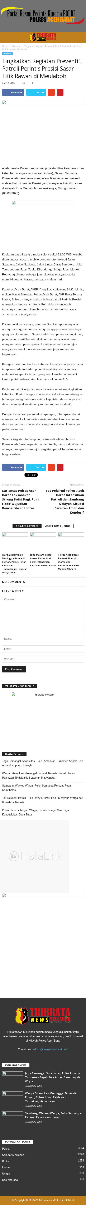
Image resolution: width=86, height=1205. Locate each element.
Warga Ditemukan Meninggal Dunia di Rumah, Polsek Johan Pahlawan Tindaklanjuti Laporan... (50, 1097)
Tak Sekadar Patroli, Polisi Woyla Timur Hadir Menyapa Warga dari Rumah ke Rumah (42, 800)
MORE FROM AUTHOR (57, 526)
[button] (79, 37)
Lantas (6, 1167)
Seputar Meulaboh (13, 1154)
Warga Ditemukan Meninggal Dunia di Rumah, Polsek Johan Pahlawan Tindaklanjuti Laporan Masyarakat (38, 775)
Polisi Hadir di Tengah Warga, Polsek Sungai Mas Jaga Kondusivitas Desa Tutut (35, 812)
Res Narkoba (10, 1179)
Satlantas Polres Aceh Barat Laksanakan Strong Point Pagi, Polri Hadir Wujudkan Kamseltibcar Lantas (20, 499)
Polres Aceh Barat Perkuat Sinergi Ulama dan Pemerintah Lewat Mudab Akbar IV (68, 561)
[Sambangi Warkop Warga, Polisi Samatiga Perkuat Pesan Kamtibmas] (12, 1119)
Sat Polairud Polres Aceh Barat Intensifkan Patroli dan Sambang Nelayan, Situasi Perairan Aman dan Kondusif (65, 501)
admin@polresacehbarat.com (50, 1049)
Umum (6, 1173)
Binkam (7, 53)
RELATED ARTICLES (27, 526)
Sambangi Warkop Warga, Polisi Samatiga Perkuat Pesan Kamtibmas (37, 788)
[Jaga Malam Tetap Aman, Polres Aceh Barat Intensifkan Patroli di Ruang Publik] (43, 542)
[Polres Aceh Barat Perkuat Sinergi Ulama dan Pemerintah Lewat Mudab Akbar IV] (71, 542)
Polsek (6, 1148)
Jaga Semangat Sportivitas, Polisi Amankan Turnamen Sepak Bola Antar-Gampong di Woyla (42, 763)
